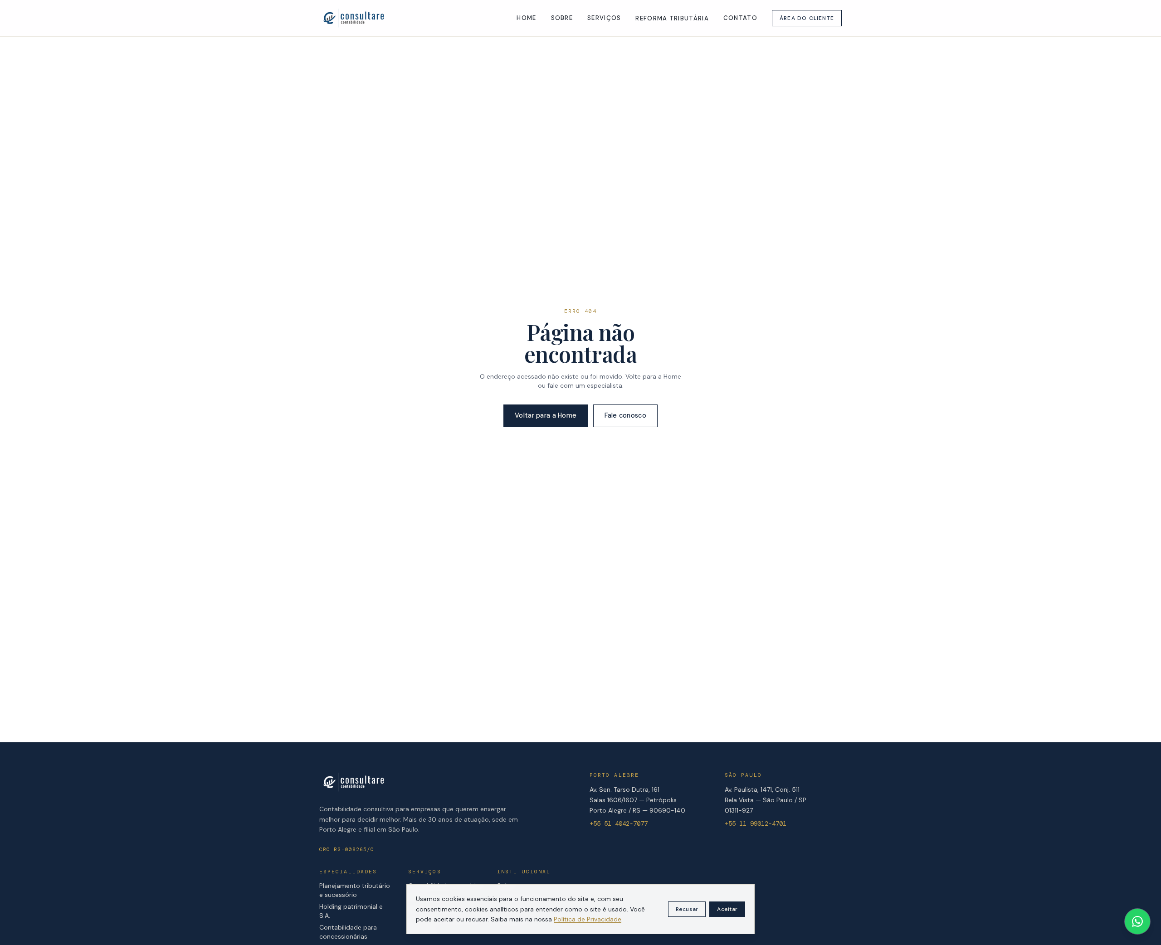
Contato (740, 18)
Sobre (562, 18)
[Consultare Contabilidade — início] (353, 18)
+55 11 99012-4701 (755, 823)
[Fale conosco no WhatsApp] (1137, 921)
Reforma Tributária (671, 18)
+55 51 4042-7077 (619, 823)
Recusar (687, 909)
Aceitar (727, 909)
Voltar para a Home (545, 415)
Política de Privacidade (587, 919)
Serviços (604, 18)
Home (526, 18)
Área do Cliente (807, 18)
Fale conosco (625, 415)
